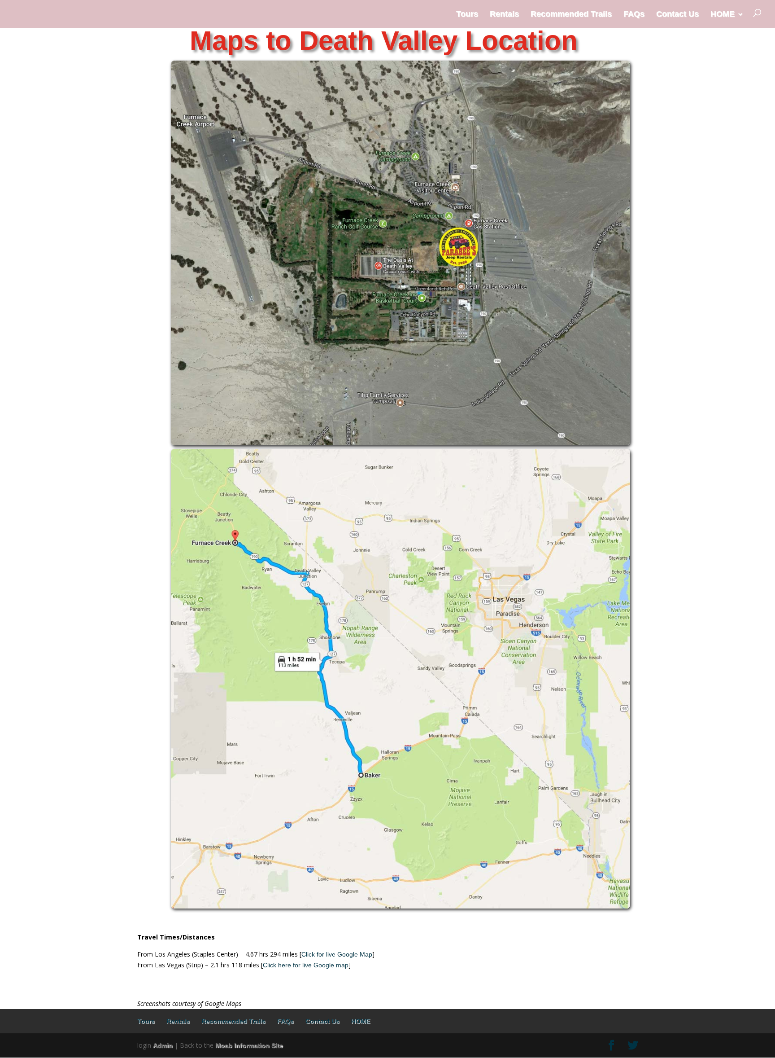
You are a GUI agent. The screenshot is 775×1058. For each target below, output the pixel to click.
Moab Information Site (249, 1045)
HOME (722, 13)
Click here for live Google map (305, 965)
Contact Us (677, 13)
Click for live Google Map (336, 954)
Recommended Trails (571, 13)
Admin (163, 1045)
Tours (467, 13)
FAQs (633, 13)
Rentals (504, 13)
